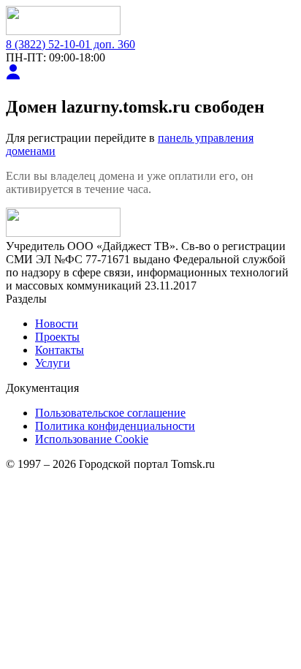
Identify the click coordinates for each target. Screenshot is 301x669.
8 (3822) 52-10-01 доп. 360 (70, 44)
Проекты (57, 336)
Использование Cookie (91, 439)
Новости (56, 323)
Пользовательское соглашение (110, 413)
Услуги (52, 363)
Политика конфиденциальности (115, 426)
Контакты (59, 350)
